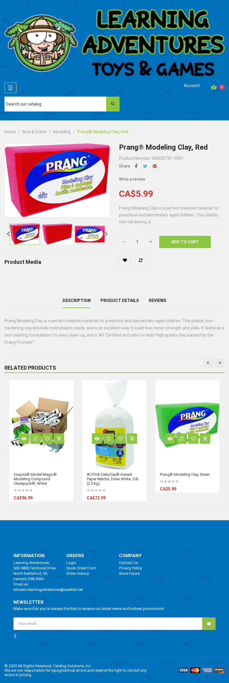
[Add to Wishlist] (125, 260)
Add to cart (185, 241)
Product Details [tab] (119, 300)
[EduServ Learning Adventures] (114, 44)
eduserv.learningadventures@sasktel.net (48, 589)
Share (136, 166)
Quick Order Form (81, 568)
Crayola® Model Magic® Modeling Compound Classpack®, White (35, 479)
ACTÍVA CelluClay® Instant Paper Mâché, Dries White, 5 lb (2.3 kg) (113, 479)
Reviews (157, 300)
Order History (77, 573)
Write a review (132, 179)
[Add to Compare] (141, 260)
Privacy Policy (130, 568)
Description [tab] (77, 300)
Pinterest (155, 166)
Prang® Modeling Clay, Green (185, 474)
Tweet (145, 166)
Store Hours (129, 573)
